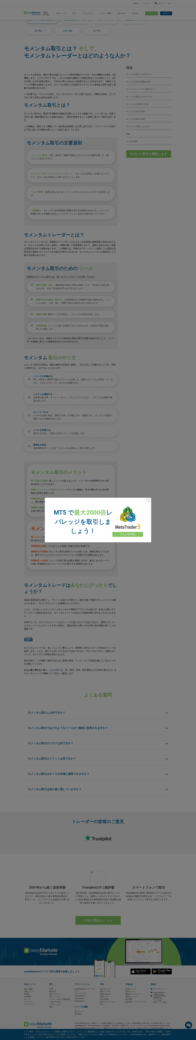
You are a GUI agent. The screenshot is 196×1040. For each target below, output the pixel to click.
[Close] (148, 500)
